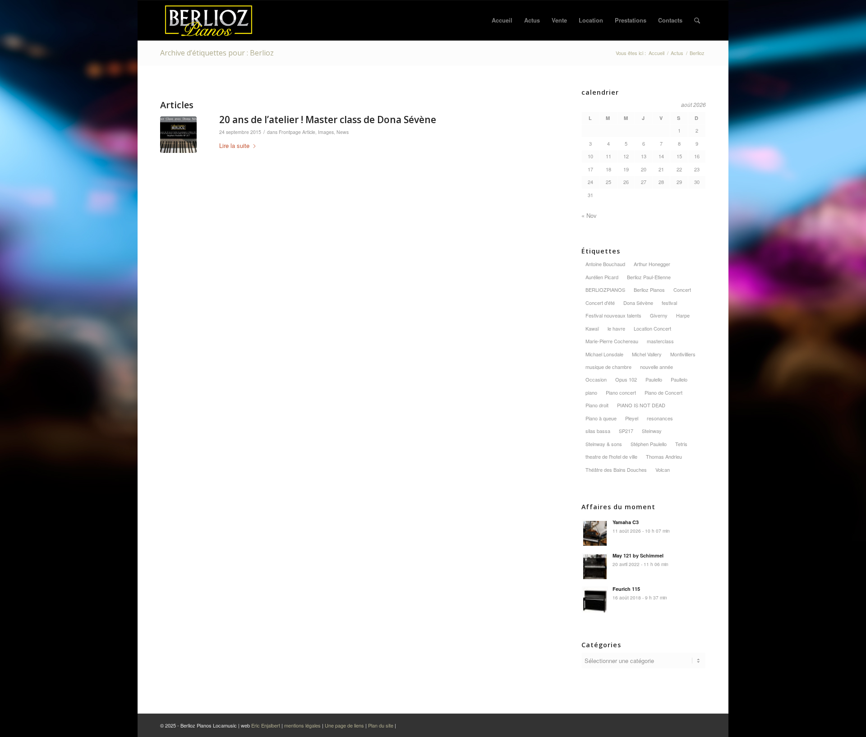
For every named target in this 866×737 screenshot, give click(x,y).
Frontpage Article (297, 132)
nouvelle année (656, 366)
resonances (660, 418)
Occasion (596, 379)
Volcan (662, 469)
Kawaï (592, 328)
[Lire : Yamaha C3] (594, 532)
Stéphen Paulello (649, 443)
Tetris (681, 443)
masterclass (660, 341)
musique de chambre (608, 366)
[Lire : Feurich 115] (594, 599)
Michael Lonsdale (604, 354)
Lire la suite (234, 145)
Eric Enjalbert (265, 725)
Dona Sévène (638, 302)
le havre (616, 328)
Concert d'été (600, 302)
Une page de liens (344, 725)
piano (591, 392)
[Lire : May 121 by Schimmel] (594, 566)
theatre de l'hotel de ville (611, 456)
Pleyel (631, 418)
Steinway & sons (603, 443)
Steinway (652, 430)
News (342, 132)
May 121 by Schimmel (638, 555)
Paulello (653, 379)
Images (326, 132)
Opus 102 (626, 379)
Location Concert (652, 328)
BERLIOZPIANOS (605, 289)
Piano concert (621, 392)
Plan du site (381, 725)
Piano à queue (601, 418)
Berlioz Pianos (649, 289)
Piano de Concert (663, 392)
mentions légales (302, 725)
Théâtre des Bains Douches (616, 469)
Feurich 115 (626, 588)
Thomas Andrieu (664, 456)
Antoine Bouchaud (605, 263)
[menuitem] (502, 20)
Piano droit (596, 405)
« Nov (589, 215)
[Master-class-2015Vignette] (178, 134)
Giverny (659, 315)
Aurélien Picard (601, 277)
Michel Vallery (647, 354)
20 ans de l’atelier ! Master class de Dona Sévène (327, 119)
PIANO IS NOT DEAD (641, 405)
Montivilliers (683, 354)
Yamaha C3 (626, 522)
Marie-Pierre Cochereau (611, 341)
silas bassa (597, 430)
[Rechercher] (697, 20)
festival (669, 302)
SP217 (626, 430)
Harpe (683, 315)
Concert (682, 289)
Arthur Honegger (652, 263)
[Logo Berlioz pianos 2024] (208, 20)
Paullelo (679, 379)
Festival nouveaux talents (613, 315)
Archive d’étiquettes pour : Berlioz (217, 53)
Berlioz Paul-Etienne (649, 277)
